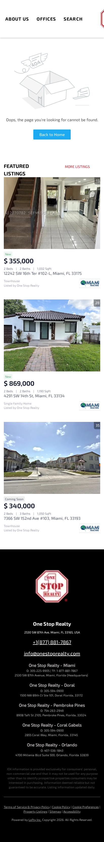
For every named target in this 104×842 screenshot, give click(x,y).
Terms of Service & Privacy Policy (27, 807)
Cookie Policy (61, 807)
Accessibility (72, 811)
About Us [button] (17, 19)
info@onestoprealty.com (52, 653)
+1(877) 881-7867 (52, 642)
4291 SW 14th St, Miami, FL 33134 (34, 395)
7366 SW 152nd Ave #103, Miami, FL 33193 (42, 518)
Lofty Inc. (35, 819)
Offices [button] (46, 19)
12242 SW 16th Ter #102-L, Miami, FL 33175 (43, 273)
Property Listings (35, 811)
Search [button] (73, 19)
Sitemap (55, 811)
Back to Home (52, 134)
